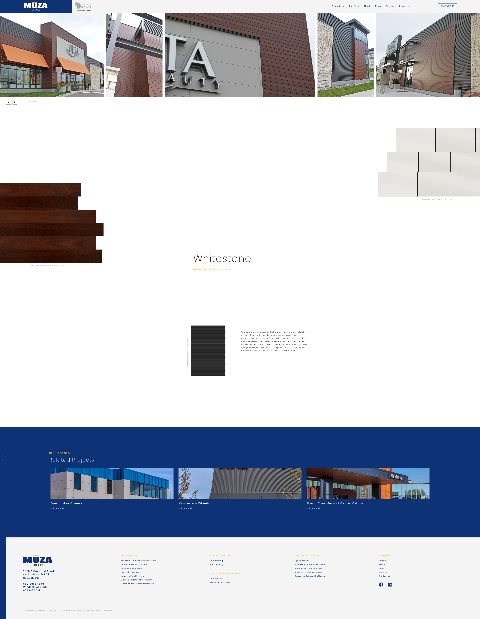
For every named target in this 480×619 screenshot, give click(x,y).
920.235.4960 (32, 578)
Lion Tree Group (97, 610)
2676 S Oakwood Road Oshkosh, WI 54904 (38, 572)
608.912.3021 (31, 590)
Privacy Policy (85, 610)
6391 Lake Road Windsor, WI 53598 (35, 585)
